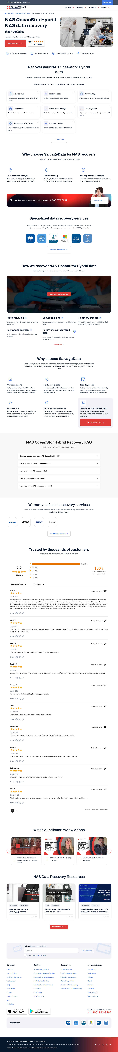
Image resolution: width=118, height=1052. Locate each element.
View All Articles (57, 927)
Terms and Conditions (39, 955)
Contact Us (10, 1004)
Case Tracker (38, 992)
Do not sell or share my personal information (42, 1048)
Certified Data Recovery (14, 977)
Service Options (12, 973)
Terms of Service (22, 1048)
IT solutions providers (67, 981)
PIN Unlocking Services (41, 981)
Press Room (11, 988)
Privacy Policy (11, 1048)
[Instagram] (103, 1045)
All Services (37, 988)
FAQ (8, 1000)
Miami (89, 981)
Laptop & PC (95, 905)
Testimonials (11, 981)
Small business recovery (68, 973)
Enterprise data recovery (68, 977)
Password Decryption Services (44, 977)
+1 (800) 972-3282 (99, 1012)
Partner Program (12, 996)
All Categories (13, 905)
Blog (8, 985)
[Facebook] (95, 1045)
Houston (90, 985)
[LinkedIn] (99, 1045)
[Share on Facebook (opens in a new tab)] (16, 613)
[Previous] (9, 851)
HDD (47, 905)
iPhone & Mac (24, 905)
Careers (9, 992)
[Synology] (52, 522)
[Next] (109, 851)
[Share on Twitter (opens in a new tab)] (20, 613)
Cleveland (90, 988)
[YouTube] (110, 1045)
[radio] (59, 564)
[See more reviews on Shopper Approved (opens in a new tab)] (23, 613)
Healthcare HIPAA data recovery (71, 988)
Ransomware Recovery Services (44, 973)
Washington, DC (92, 992)
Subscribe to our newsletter (35, 946)
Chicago (90, 977)
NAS (28, 13)
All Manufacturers (66, 969)
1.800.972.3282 (58, 200)
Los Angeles (91, 973)
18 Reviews (21, 575)
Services (11, 13)
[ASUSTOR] (12, 522)
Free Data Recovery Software (43, 985)
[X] (107, 1045)
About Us (10, 969)
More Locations (92, 996)
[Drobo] (26, 522)
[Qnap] (39, 522)
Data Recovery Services (41, 969)
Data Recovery (21, 13)
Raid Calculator (39, 996)
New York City (91, 969)
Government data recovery (69, 985)
